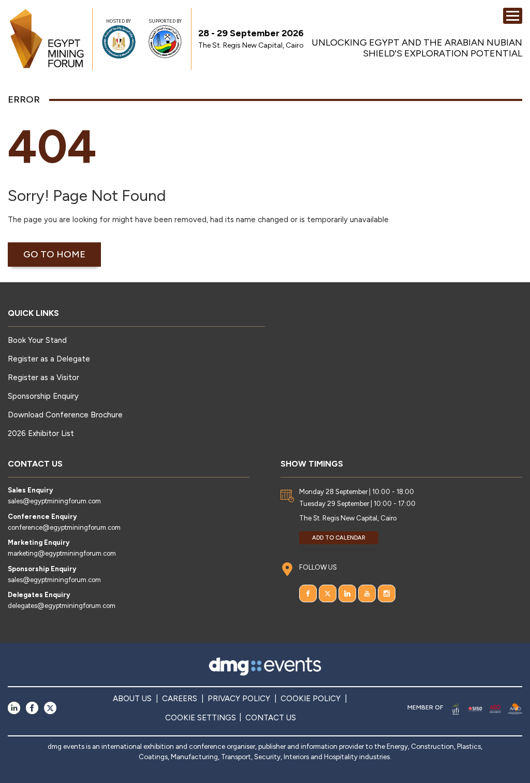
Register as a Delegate (49, 359)
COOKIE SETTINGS (200, 717)
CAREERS (179, 698)
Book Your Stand (37, 340)
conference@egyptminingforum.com (64, 527)
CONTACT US (270, 717)
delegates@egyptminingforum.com (61, 606)
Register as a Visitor (43, 377)
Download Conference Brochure (65, 414)
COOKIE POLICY (311, 698)
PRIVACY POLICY (239, 698)
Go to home (54, 254)
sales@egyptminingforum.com (54, 501)
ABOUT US (132, 698)
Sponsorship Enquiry (43, 396)
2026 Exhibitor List (41, 433)
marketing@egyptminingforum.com (62, 553)
